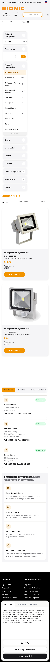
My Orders (6, 594)
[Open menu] (15, 14)
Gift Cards (19, 2)
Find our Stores (10, 2)
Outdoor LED (24, 22)
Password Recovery (9, 598)
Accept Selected (26, 649)
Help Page (28, 585)
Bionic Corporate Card (32, 594)
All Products (13, 22)
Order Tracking (7, 591)
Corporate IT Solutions (32, 588)
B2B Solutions (28, 2)
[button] (25, 228)
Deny (26, 643)
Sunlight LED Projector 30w (17, 328)
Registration (6, 588)
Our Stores (8, 390)
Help (3, 2)
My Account (6, 585)
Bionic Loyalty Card (31, 591)
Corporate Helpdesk (31, 598)
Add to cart (14, 274)
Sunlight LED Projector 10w (16, 252)
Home (4, 22)
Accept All (26, 656)
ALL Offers (37, 2)
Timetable (22, 390)
